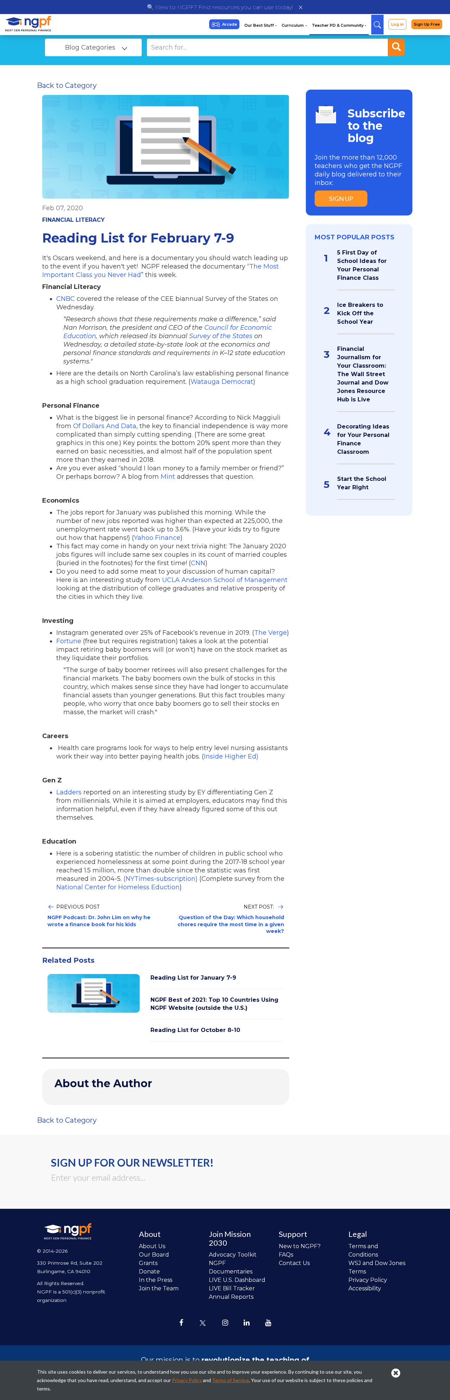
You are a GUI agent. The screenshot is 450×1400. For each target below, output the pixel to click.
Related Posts (68, 960)
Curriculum (293, 25)
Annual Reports (231, 1296)
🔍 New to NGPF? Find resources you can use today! (220, 7)
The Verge (270, 633)
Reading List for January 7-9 (193, 977)
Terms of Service (230, 1380)
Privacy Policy (367, 1280)
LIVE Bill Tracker (232, 1288)
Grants (148, 1263)
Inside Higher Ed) (231, 756)
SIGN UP (341, 198)
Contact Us (294, 1263)
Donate (149, 1271)
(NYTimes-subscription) (160, 879)
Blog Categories (90, 47)
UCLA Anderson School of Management (225, 580)
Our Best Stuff (259, 25)
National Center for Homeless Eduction (118, 887)
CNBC (65, 299)
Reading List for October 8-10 (195, 1030)
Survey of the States (220, 336)
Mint (168, 476)
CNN (198, 563)
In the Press (155, 1280)
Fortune (68, 641)
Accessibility (364, 1288)
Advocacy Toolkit (233, 1254)
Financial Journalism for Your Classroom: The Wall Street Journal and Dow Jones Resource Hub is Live (362, 374)
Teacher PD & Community (338, 25)
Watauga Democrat (222, 382)
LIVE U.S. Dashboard (237, 1280)
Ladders (69, 792)
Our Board (154, 1254)
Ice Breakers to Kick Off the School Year (360, 313)
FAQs (286, 1254)
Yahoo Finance (157, 538)
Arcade (229, 24)
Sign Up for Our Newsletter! (132, 1162)
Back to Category (67, 85)
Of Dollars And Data (104, 426)
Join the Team (159, 1288)
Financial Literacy (73, 220)
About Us (152, 1246)
